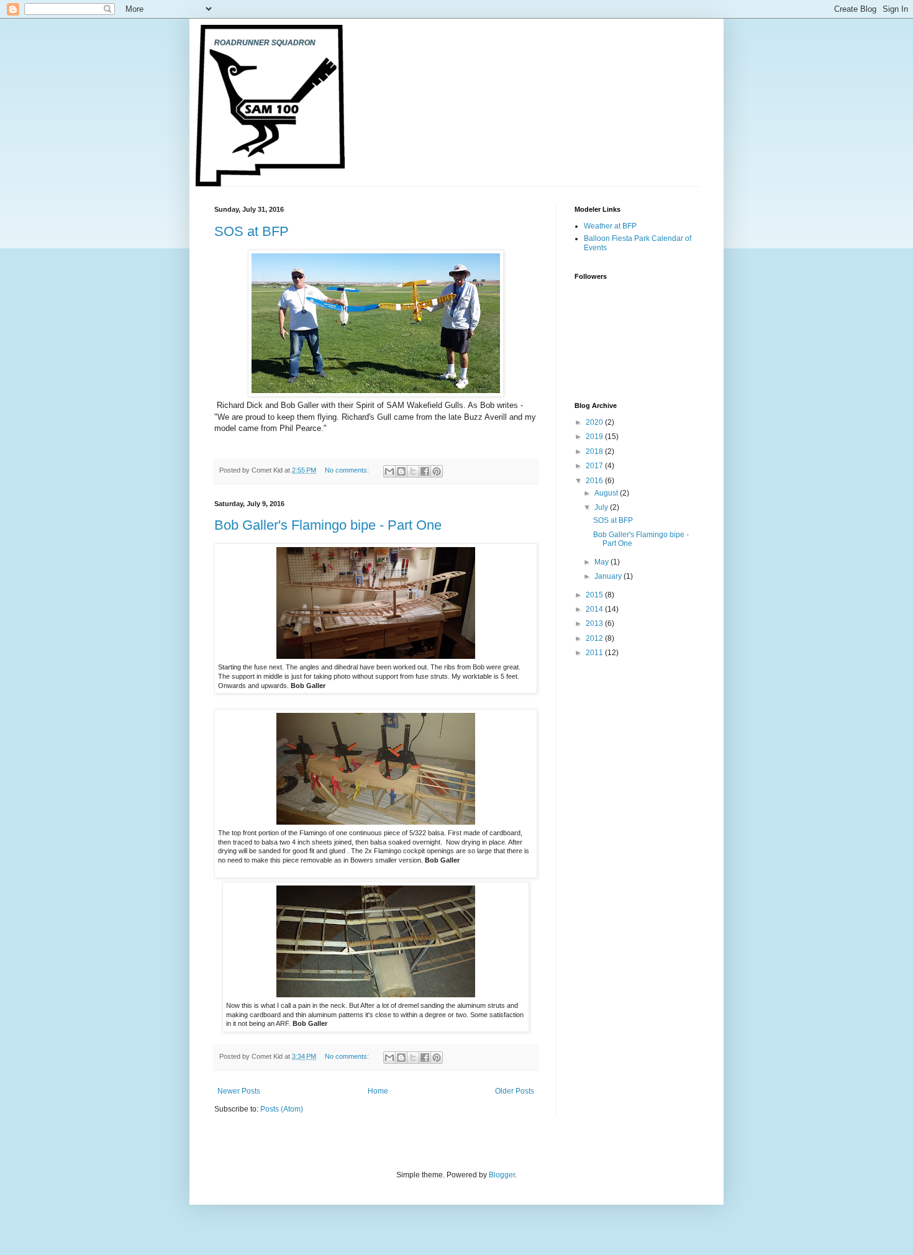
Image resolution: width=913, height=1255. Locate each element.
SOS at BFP (251, 231)
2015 (595, 595)
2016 (595, 480)
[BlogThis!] (401, 471)
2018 (595, 451)
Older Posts (514, 1091)
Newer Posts (238, 1091)
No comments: (348, 470)
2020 (595, 422)
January (609, 576)
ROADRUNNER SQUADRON (265, 43)
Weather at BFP (610, 226)
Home (378, 1091)
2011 (595, 652)
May (602, 562)
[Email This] (389, 471)
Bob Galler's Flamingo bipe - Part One (328, 525)
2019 (595, 436)
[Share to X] (413, 471)
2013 (595, 623)
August (607, 493)
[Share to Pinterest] (436, 471)
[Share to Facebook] (425, 471)
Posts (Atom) (281, 1109)
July (602, 507)
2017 (595, 465)
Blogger (502, 1175)
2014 (595, 609)
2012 (595, 638)
